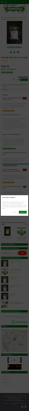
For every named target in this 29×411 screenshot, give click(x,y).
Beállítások (14, 212)
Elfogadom (23, 212)
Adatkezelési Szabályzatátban (18, 207)
